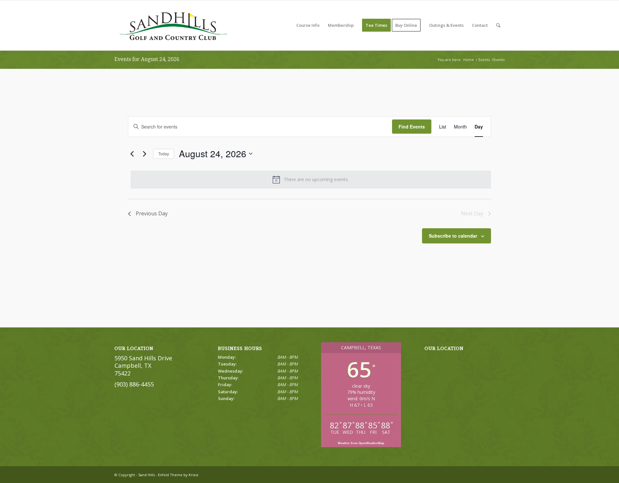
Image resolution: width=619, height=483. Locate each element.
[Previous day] (132, 154)
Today (163, 153)
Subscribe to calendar (453, 235)
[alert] (311, 179)
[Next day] (144, 154)
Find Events (411, 126)
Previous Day (152, 213)
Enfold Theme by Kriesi (178, 474)
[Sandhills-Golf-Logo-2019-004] (172, 25)
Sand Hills (146, 474)
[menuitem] (308, 25)
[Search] (498, 25)
